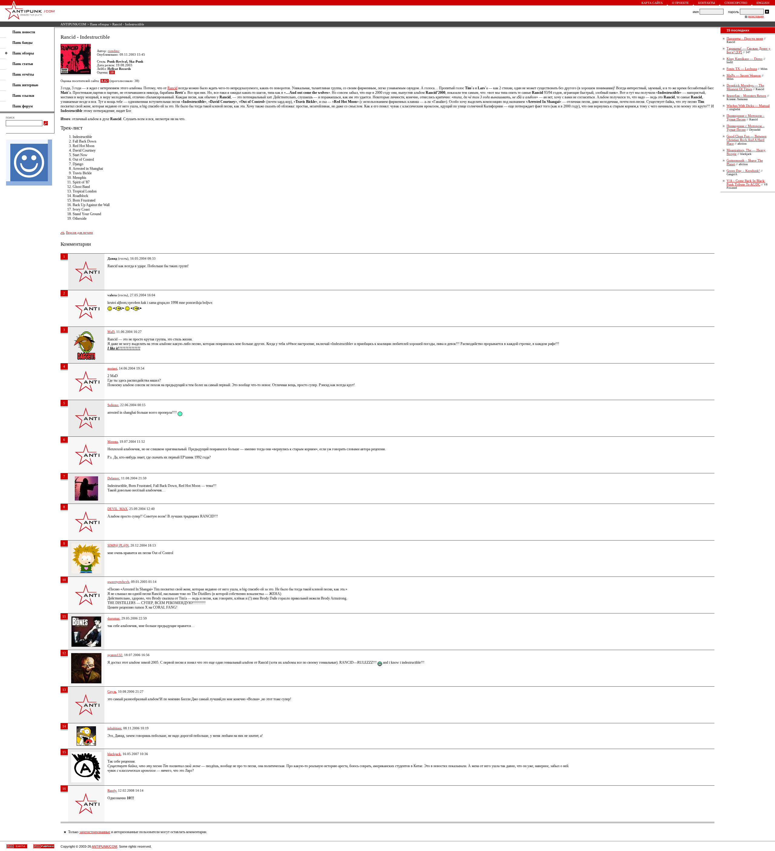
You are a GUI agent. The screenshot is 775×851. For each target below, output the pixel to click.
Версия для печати (79, 232)
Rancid (172, 88)
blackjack (114, 754)
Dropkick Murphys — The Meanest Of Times (745, 87)
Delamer (113, 478)
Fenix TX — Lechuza (742, 69)
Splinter (112, 405)
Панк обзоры (99, 24)
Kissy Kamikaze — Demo (745, 59)
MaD (110, 332)
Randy (111, 790)
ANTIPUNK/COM (73, 24)
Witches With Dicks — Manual (748, 105)
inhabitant (114, 728)
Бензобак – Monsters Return (746, 95)
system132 (114, 655)
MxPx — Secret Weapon (744, 75)
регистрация (756, 16)
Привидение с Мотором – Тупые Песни (745, 117)
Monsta (112, 441)
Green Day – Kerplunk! (743, 170)
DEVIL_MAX (117, 509)
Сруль (111, 691)
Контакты (706, 3)
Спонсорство (735, 3)
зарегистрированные (94, 832)
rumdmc (114, 51)
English (763, 3)
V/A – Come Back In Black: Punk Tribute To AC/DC (746, 182)
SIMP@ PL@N (118, 545)
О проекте (680, 3)
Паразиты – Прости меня (745, 38)
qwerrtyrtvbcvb (118, 581)
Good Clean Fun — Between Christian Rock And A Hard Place (747, 139)
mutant (112, 368)
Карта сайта (652, 3)
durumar (113, 618)
